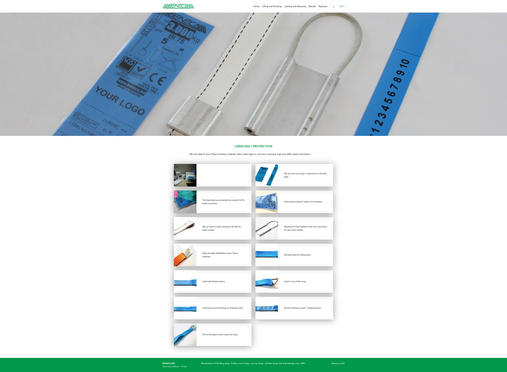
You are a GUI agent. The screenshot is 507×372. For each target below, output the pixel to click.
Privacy (184, 366)
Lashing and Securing (295, 6)
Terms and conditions (170, 366)
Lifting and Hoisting (272, 6)
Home (256, 6)
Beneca (178, 6)
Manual (312, 6)
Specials (323, 6)
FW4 (343, 363)
